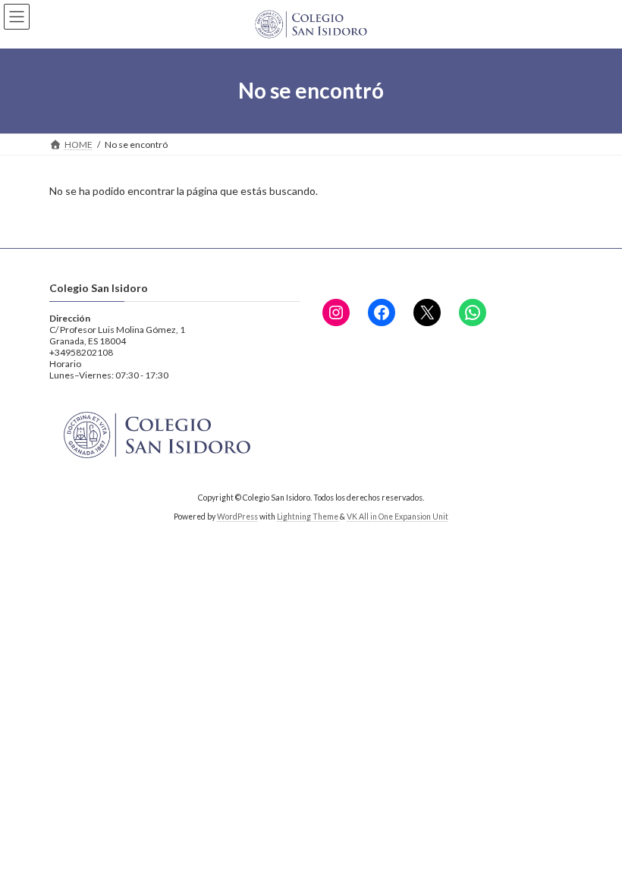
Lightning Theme (307, 516)
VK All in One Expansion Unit (397, 516)
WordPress (237, 516)
